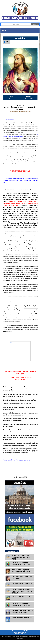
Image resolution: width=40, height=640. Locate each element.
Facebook (29, 96)
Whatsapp (11, 99)
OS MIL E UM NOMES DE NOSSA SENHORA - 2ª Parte (22, 604)
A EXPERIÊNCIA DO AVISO (21, 596)
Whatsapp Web (29, 99)
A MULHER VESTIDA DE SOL (22, 617)
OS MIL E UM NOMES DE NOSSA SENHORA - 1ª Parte (22, 563)
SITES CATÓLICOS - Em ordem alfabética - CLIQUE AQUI (21, 557)
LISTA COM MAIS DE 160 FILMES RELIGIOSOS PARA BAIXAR (22, 591)
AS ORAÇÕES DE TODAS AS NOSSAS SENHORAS (22, 611)
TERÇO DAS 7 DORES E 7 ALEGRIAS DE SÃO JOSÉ (21, 570)
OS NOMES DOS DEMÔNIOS (22, 583)
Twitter (11, 96)
